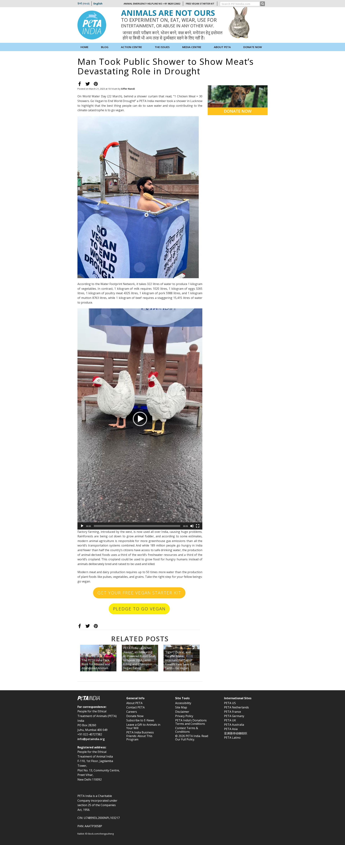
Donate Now (252, 47)
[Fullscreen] (197, 526)
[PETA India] (91, 25)
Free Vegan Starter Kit (200, 3)
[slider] (137, 526)
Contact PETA (135, 707)
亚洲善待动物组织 (235, 733)
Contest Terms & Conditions (186, 729)
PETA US (230, 703)
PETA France (232, 712)
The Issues (162, 47)
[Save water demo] (138, 197)
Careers (131, 712)
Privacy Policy (184, 716)
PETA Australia (234, 725)
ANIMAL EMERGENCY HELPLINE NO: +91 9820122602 (152, 3)
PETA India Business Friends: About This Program (140, 735)
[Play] (82, 526)
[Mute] (192, 526)
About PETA (134, 703)
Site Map (181, 707)
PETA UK (230, 720)
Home (84, 47)
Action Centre (131, 47)
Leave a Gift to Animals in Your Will (143, 726)
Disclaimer (182, 712)
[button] (140, 419)
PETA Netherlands (236, 707)
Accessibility (183, 703)
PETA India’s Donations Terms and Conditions (191, 722)
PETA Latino (232, 738)
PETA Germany (234, 716)
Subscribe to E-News (140, 720)
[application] (139, 418)
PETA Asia (231, 729)
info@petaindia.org (91, 739)
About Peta (222, 47)
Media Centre (191, 47)
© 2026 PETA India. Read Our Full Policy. (191, 737)
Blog (104, 47)
